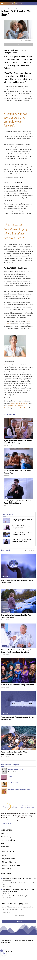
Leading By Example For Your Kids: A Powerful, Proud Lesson (22, 540)
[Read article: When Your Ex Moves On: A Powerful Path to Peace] (18, 458)
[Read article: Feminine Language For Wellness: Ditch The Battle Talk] (6, 520)
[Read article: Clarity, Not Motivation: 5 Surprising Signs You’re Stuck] (18, 566)
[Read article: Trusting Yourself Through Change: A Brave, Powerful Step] (18, 703)
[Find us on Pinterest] (11, 952)
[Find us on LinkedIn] (6, 952)
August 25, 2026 (5, 687)
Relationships (14, 8)
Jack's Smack (31, 550)
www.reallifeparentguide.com (19, 403)
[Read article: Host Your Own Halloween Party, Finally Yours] (18, 670)
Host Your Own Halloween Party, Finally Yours (18, 685)
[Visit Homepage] (18, 3)
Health (4, 646)
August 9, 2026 (8, 475)
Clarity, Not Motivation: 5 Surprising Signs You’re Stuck (19, 878)
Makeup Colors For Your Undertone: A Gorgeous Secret (23, 527)
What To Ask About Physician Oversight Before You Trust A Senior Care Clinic (18, 890)
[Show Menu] (2, 3)
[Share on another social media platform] (18, 44)
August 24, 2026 (5, 721)
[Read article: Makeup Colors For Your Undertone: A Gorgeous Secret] (6, 527)
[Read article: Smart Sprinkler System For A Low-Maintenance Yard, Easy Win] (18, 738)
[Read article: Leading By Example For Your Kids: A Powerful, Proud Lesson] (18, 488)
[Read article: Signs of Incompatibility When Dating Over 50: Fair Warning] (18, 428)
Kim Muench (8, 365)
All (25, 550)
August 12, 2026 (8, 445)
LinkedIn (22, 408)
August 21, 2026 (5, 756)
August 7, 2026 (8, 505)
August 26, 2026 (5, 619)
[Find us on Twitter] (8, 952)
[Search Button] (35, 3)
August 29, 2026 (5, 584)
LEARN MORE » (6, 823)
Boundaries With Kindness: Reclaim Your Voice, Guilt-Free (22, 533)
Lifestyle (8, 8)
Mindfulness (6, 576)
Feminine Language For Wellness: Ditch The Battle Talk (22, 520)
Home (2, 8)
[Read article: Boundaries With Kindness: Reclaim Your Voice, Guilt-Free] (6, 534)
